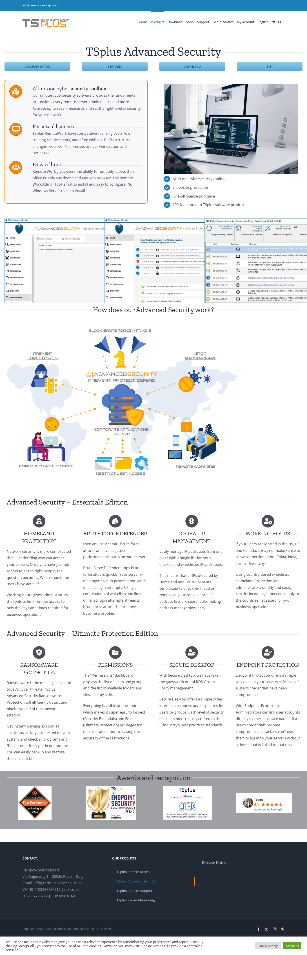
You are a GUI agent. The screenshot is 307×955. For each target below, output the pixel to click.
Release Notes (214, 862)
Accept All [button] (292, 946)
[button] (279, 21)
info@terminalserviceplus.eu (40, 5)
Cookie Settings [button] (268, 946)
